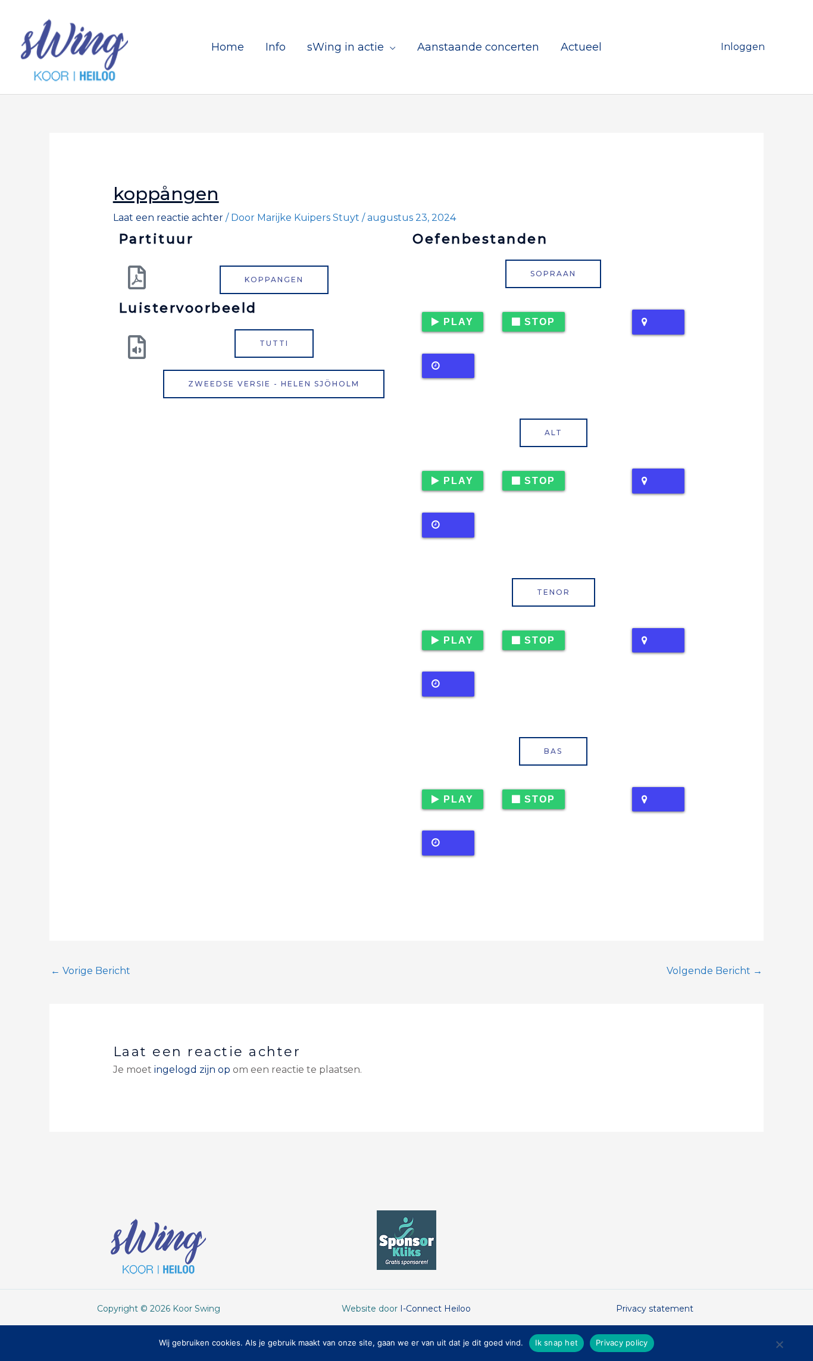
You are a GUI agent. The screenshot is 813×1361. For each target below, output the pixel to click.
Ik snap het (556, 1342)
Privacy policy (622, 1342)
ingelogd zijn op (192, 1069)
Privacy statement (654, 1308)
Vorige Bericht (90, 970)
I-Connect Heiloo (435, 1308)
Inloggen (743, 46)
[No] (779, 1348)
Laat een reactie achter (168, 217)
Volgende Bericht (714, 970)
